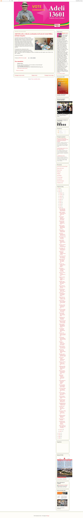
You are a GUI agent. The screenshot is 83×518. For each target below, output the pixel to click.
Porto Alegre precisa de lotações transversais (62, 237)
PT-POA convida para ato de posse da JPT (62, 397)
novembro (61, 194)
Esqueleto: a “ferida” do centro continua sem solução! (62, 343)
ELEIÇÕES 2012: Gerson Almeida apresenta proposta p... (62, 423)
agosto (60, 199)
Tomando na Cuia (60, 182)
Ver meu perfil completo (61, 73)
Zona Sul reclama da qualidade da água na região (62, 385)
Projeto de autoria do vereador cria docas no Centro (62, 347)
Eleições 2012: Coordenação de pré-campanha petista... (62, 294)
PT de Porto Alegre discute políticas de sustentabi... (62, 310)
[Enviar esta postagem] (28, 57)
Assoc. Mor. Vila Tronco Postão (62, 166)
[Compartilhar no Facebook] (33, 58)
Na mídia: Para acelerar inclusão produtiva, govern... (62, 265)
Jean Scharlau (59, 175)
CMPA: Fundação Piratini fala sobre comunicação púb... (62, 214)
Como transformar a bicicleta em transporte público (62, 382)
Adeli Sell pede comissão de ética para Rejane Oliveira (62, 149)
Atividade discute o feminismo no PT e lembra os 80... (62, 404)
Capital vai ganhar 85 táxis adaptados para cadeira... (62, 278)
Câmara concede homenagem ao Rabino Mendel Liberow (62, 227)
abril (60, 205)
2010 (59, 434)
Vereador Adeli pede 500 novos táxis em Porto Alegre (62, 321)
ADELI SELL (65, 33)
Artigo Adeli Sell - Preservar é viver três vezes (62, 286)
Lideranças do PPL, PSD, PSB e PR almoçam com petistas (62, 368)
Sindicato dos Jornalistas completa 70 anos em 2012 (62, 253)
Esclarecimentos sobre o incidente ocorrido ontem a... (62, 302)
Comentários (60, 132)
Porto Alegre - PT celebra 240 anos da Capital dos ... (62, 249)
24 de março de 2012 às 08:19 (22, 68)
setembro (60, 197)
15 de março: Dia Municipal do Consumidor (62, 318)
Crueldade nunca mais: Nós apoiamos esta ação (61, 408)
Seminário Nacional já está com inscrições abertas (62, 245)
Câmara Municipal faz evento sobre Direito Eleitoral (62, 209)
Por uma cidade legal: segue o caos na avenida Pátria (62, 314)
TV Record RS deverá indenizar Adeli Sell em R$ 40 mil (62, 339)
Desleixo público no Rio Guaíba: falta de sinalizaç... (62, 426)
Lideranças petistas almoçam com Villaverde (62, 416)
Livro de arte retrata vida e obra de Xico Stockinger (62, 257)
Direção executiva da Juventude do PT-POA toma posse (62, 372)
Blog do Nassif (59, 170)
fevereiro (60, 429)
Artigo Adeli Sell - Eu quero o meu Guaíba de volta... (62, 298)
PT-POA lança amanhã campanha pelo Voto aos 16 (62, 359)
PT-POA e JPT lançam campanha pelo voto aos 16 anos (62, 334)
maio (60, 204)
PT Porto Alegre (59, 177)
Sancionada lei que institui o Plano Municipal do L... (62, 400)
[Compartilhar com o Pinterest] (35, 58)
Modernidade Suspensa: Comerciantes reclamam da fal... (61, 377)
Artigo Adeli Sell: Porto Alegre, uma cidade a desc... (62, 261)
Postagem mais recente (19, 75)
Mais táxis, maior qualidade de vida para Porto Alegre (62, 355)
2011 (59, 433)
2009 (59, 436)
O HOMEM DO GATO (61, 155)
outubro (60, 196)
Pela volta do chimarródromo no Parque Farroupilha (62, 270)
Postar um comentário (19, 70)
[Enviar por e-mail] (30, 58)
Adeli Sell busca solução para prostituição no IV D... (62, 222)
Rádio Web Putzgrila (60, 180)
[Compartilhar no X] (32, 58)
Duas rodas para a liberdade (62, 419)
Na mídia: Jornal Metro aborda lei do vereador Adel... (62, 283)
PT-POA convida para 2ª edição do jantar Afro (62, 393)
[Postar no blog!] (31, 58)
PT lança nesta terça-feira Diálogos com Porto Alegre (61, 218)
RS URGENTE (59, 179)
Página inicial (34, 75)
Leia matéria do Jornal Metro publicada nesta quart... (62, 330)
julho (60, 201)
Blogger (48, 515)
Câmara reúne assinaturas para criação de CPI (62, 231)
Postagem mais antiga (49, 75)
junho (60, 202)
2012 (59, 191)
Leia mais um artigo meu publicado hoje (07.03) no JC (62, 390)
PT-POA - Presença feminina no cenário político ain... (62, 363)
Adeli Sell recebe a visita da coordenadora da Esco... (62, 274)
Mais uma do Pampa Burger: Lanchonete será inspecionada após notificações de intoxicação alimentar (62, 140)
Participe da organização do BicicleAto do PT (62, 234)
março (60, 207)
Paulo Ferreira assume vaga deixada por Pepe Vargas (62, 351)
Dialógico (58, 173)
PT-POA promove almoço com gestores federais (62, 290)
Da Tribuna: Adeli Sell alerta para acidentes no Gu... (62, 306)
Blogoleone (59, 171)
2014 (59, 188)
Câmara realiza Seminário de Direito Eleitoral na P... (62, 242)
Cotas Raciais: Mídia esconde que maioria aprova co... (62, 412)
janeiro (60, 431)
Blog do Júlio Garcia (60, 168)
